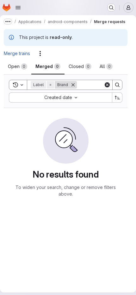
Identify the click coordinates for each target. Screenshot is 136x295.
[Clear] (107, 85)
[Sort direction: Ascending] (117, 97)
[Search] (117, 85)
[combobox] (60, 97)
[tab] (17, 66)
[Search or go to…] (111, 7)
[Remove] (77, 85)
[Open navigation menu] (18, 8)
